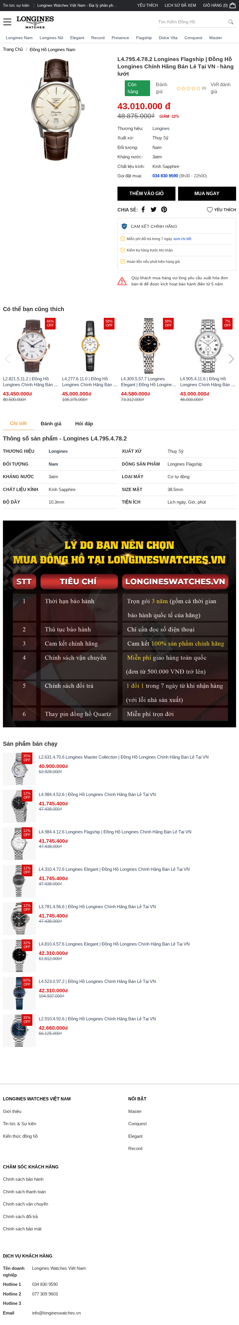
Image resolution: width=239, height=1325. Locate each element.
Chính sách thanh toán (24, 1191)
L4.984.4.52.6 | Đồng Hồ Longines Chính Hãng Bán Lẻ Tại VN (97, 794)
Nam (53, 464)
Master (215, 37)
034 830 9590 (30, 1284)
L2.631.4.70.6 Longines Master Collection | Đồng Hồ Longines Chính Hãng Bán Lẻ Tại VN (124, 757)
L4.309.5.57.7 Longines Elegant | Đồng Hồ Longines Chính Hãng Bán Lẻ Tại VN (147, 384)
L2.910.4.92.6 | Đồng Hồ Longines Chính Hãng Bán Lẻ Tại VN (97, 1018)
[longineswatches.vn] (35, 22)
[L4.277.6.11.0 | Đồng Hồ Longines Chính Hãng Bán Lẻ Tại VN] (90, 346)
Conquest (193, 37)
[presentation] (231, 358)
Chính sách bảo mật (22, 1228)
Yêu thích (147, 5)
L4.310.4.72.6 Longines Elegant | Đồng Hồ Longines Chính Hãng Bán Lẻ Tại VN (114, 869)
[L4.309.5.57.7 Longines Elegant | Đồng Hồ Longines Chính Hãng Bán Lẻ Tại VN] (149, 346)
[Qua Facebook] (143, 210)
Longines (161, 128)
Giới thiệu (12, 1111)
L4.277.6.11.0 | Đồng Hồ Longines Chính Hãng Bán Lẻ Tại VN (90, 384)
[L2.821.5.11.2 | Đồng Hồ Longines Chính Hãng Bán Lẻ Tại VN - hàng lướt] (31, 346)
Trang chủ (13, 49)
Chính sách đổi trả (20, 1216)
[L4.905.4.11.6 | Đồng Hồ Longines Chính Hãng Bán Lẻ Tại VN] (208, 346)
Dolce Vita (168, 37)
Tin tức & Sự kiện (19, 1123)
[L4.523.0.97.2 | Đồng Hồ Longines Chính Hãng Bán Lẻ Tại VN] (19, 993)
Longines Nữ (51, 37)
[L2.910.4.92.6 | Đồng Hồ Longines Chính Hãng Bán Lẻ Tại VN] (19, 1030)
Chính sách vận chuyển (25, 1203)
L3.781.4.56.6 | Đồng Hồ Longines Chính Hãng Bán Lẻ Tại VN (97, 906)
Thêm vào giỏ (146, 193)
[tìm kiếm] (231, 22)
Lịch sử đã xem (180, 5)
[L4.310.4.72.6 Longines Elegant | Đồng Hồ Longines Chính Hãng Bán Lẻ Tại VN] (19, 881)
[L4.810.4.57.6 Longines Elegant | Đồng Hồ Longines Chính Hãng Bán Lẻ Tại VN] (19, 955)
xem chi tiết (182, 239)
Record (98, 37)
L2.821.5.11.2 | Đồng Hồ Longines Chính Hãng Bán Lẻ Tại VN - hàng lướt (31, 384)
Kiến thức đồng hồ (20, 1136)
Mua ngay (206, 193)
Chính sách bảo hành (23, 1179)
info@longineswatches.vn (42, 1312)
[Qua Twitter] (154, 210)
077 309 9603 (30, 1293)
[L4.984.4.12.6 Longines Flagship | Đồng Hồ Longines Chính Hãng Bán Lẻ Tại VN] (19, 843)
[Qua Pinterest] (164, 210)
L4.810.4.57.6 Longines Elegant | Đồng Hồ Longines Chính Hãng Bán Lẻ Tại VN (114, 943)
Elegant (77, 37)
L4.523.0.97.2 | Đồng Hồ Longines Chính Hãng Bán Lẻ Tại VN (97, 981)
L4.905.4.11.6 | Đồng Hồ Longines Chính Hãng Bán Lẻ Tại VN (208, 384)
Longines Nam (19, 37)
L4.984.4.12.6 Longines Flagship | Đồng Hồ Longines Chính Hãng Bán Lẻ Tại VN (115, 831)
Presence (120, 37)
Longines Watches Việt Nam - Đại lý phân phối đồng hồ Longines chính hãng (76, 5)
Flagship (144, 37)
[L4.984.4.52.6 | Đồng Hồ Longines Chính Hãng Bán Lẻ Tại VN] (19, 806)
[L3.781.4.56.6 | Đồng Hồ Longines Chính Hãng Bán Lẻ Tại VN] (19, 918)
